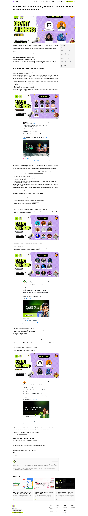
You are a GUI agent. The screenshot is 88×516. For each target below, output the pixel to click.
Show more (28, 298)
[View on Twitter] (49, 123)
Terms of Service (66, 508)
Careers (65, 512)
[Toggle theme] (74, 1)
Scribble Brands (58, 508)
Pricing (42, 1)
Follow (33, 123)
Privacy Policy (65, 507)
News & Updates (15, 455)
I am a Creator (60, 1)
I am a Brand (69, 1)
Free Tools (36, 1)
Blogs (47, 1)
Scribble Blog (58, 507)
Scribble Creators (58, 510)
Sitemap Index (66, 513)
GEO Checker (73, 507)
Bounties (52, 1)
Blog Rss (16, 508)
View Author (54, 462)
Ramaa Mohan (16, 12)
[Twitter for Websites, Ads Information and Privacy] (49, 157)
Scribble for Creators (17, 510)
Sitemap (13, 508)
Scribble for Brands (17, 512)
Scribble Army (58, 511)
